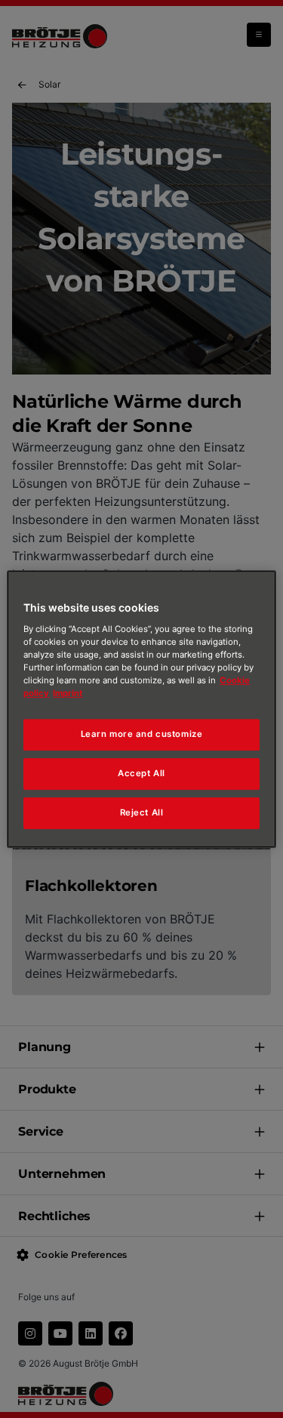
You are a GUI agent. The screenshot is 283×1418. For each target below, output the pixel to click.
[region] (141, 709)
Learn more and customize (142, 734)
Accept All (141, 773)
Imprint (67, 693)
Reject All (142, 812)
